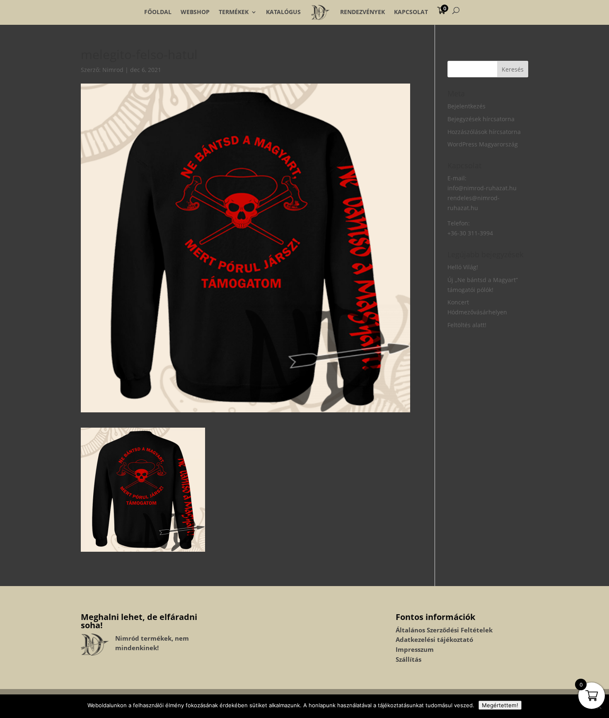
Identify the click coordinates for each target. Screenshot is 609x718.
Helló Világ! (462, 267)
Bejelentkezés (466, 106)
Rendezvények (362, 12)
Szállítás (408, 659)
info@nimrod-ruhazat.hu (482, 188)
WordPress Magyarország (482, 144)
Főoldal (158, 12)
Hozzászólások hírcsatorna (484, 132)
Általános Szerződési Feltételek (444, 630)
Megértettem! (500, 705)
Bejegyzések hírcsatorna (481, 119)
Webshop (195, 12)
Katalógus (283, 12)
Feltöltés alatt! (466, 325)
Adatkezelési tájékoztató (434, 639)
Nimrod (112, 70)
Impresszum (415, 649)
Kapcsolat (411, 12)
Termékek (234, 12)
